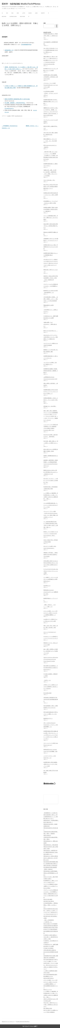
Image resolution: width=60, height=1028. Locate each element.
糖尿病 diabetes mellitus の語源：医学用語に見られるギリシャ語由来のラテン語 (51, 472)
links (36, 13)
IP (28, 16)
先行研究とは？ (47, 585)
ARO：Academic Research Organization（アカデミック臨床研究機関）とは (51, 724)
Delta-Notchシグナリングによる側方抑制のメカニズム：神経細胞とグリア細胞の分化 (51, 337)
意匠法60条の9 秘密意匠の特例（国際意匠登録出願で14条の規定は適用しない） (51, 852)
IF (48, 13)
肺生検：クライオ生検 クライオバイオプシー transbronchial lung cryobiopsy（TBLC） (51, 533)
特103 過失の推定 (47, 693)
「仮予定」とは (47, 680)
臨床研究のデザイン (48, 718)
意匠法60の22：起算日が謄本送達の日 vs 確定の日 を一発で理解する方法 (51, 858)
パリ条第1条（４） (48, 922)
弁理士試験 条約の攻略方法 (50, 950)
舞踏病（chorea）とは (32, 125)
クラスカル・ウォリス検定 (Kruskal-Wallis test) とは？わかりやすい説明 (51, 85)
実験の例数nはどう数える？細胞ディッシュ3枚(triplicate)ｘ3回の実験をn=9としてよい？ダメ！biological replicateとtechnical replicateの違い (50, 60)
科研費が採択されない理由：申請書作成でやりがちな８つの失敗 (51, 246)
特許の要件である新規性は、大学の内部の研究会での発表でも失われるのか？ (51, 667)
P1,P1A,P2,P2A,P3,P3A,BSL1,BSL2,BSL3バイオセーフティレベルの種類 (51, 571)
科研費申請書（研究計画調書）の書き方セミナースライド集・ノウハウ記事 (51, 764)
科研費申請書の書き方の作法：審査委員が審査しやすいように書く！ (51, 101)
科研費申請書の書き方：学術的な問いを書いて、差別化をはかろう (51, 35)
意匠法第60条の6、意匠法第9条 (51, 845)
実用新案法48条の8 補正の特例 (51, 927)
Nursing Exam (13, 16)
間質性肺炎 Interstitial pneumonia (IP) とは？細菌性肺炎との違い (51, 592)
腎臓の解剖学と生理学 (49, 305)
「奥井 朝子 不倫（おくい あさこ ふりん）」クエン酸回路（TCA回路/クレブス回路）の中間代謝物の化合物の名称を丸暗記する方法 (51, 155)
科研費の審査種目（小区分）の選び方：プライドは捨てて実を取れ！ (51, 399)
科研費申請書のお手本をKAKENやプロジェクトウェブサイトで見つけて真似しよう (51, 391)
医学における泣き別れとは (51, 330)
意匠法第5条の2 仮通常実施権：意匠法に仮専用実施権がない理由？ (51, 873)
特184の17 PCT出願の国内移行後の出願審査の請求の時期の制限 (51, 931)
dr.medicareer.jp (9, 108)
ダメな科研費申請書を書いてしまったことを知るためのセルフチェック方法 (51, 505)
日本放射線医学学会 (26, 44)
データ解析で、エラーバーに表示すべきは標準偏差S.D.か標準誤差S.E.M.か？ (51, 579)
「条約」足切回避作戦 (49, 920)
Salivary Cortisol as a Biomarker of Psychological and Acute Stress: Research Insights (51, 659)
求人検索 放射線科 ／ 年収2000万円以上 (15, 102)
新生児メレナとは (48, 989)
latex (23, 13)
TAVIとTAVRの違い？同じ (49, 180)
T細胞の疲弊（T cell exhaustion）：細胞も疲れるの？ (50, 324)
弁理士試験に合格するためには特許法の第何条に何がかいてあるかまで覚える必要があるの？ (51, 562)
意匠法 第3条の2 (47, 835)
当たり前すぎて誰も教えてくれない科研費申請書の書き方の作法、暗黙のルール (51, 50)
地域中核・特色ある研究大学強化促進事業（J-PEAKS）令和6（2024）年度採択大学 (51, 277)
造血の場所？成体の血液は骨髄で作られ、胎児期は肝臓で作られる (51, 225)
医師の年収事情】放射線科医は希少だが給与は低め (17, 99)
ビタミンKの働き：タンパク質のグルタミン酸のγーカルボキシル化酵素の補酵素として (50, 612)
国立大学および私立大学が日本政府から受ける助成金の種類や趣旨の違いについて (51, 186)
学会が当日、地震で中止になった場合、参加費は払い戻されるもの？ (51, 1004)
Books (30, 13)
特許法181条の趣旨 (48, 899)
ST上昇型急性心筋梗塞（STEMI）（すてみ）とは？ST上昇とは (51, 93)
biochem (4, 16)
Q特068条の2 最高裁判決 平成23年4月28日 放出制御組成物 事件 (51, 699)
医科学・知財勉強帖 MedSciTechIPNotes (21, 3)
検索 (45, 23)
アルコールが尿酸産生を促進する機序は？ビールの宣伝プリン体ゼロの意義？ (51, 886)
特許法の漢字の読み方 (49, 978)
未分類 (8, 116)
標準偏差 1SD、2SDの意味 (50, 406)
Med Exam (22, 16)
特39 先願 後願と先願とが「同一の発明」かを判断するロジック (51, 443)
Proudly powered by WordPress (22, 1021)
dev (7, 13)
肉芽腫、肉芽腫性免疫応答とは (51, 455)
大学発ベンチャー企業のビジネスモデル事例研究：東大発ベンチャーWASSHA (51, 686)
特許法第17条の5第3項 (49, 901)
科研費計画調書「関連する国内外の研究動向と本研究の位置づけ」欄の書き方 (51, 209)
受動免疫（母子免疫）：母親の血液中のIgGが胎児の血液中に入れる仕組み (51, 554)
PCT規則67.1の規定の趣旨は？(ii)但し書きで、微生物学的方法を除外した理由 (51, 937)
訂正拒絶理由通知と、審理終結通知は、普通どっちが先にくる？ (51, 905)
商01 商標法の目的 (48, 1008)
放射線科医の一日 (9, 50)
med (18, 13)
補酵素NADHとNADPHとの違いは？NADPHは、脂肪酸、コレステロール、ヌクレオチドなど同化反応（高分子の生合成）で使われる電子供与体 (51, 111)
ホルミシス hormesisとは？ (50, 632)
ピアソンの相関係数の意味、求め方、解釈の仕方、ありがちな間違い (51, 217)
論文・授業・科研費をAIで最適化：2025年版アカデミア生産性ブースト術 (51, 651)
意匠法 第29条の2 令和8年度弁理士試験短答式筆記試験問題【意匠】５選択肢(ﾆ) (50, 867)
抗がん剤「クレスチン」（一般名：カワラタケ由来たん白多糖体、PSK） (51, 480)
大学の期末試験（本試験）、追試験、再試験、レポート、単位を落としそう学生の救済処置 (51, 298)
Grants (43, 13)
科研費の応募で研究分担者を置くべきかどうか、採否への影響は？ (51, 194)
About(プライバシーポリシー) (8, 1021)
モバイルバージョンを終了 (30, 1026)
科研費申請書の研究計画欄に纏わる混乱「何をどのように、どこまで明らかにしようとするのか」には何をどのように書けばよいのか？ (51, 734)
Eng (12, 13)
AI (2, 13)
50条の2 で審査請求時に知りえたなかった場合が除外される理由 (51, 895)
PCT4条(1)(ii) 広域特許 (48, 948)
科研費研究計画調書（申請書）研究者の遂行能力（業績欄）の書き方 (51, 370)
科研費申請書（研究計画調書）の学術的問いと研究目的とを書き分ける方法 (51, 76)
